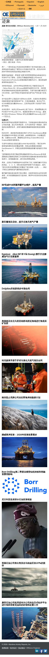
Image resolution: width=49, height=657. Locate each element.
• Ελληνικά (9, 5)
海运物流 (21, 648)
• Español (30, 2)
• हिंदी (30, 9)
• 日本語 (8, 2)
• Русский (20, 5)
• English (40, 2)
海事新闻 (5, 648)
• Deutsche (31, 5)
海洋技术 (13, 648)
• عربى (41, 5)
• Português (18, 2)
